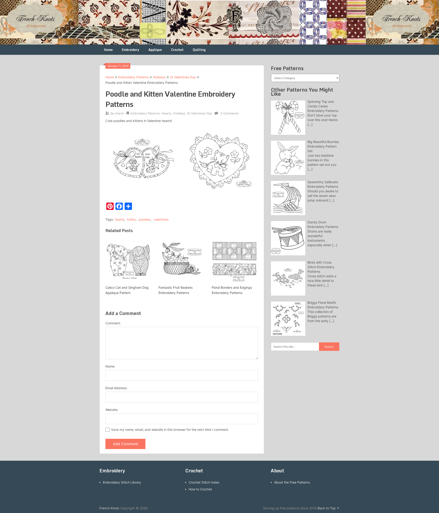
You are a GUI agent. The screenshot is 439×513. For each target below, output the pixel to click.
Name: (110, 366)
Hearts (166, 113)
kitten (131, 219)
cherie (119, 113)
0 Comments (230, 113)
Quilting (199, 49)
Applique (155, 49)
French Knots (109, 508)
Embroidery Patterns (133, 77)
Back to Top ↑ (329, 508)
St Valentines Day (183, 77)
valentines (161, 219)
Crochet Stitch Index (204, 482)
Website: (111, 410)
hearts (119, 219)
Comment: (113, 323)
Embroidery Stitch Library (122, 482)
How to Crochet (200, 489)
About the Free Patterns (292, 482)
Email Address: (116, 388)
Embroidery (130, 49)
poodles (144, 219)
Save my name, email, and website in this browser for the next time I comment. (170, 429)
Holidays (159, 77)
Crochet (177, 49)
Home (108, 49)
